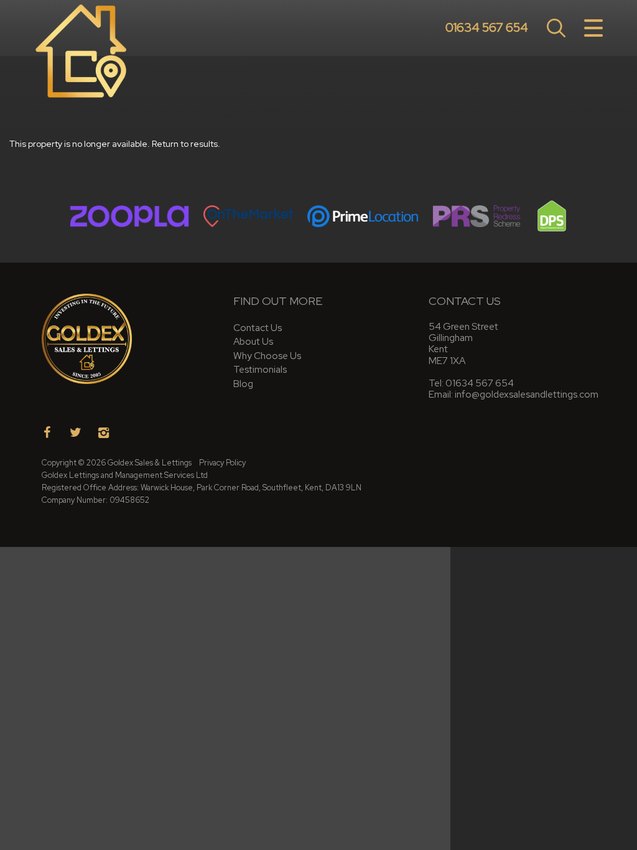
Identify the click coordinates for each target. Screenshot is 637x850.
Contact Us (257, 327)
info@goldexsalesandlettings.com (526, 394)
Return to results (185, 143)
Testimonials (260, 369)
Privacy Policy (222, 462)
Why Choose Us (267, 355)
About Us (253, 341)
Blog (243, 383)
